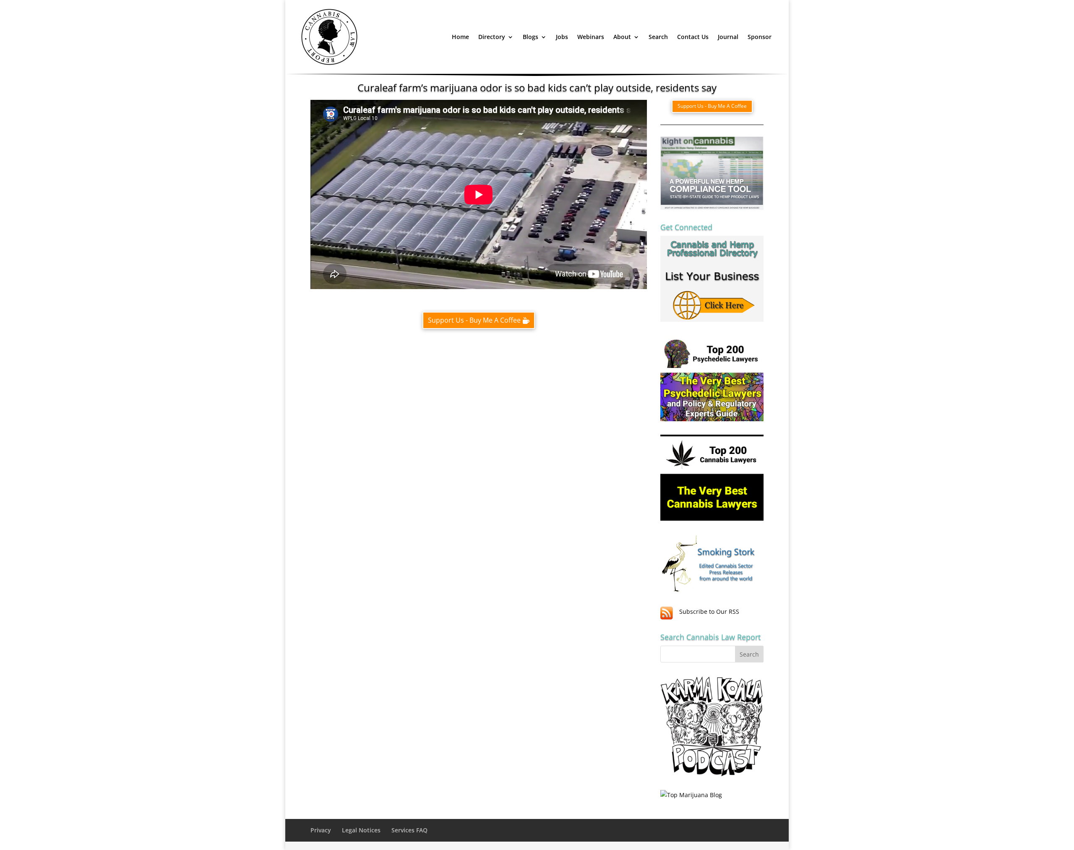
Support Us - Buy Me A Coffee (474, 320)
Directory (491, 37)
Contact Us (693, 37)
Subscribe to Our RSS (709, 611)
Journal (728, 37)
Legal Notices (361, 830)
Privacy (320, 830)
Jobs (562, 37)
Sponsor (760, 37)
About (622, 37)
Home (460, 37)
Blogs (530, 37)
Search (658, 37)
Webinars (590, 37)
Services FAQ (409, 830)
